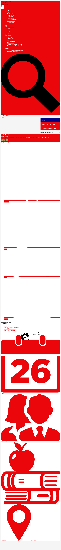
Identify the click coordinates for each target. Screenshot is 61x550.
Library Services (11, 22)
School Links (10, 43)
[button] (6, 11)
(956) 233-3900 (34, 137)
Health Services (11, 21)
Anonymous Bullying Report (14, 45)
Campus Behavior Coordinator (14, 44)
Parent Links (10, 37)
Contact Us (6, 326)
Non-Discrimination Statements (15, 50)
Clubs (8, 31)
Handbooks (10, 16)
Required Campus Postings (14, 51)
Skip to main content (6, 1)
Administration (10, 18)
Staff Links (10, 40)
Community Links (11, 41)
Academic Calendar (12, 13)
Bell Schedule (10, 15)
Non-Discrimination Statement (11, 327)
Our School (10, 12)
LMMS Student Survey (10, 330)
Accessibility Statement (9, 329)
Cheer (8, 29)
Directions (33, 540)
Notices (2, 115)
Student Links (10, 38)
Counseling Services (12, 19)
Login (25, 334)
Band (8, 28)
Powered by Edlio (35, 334)
